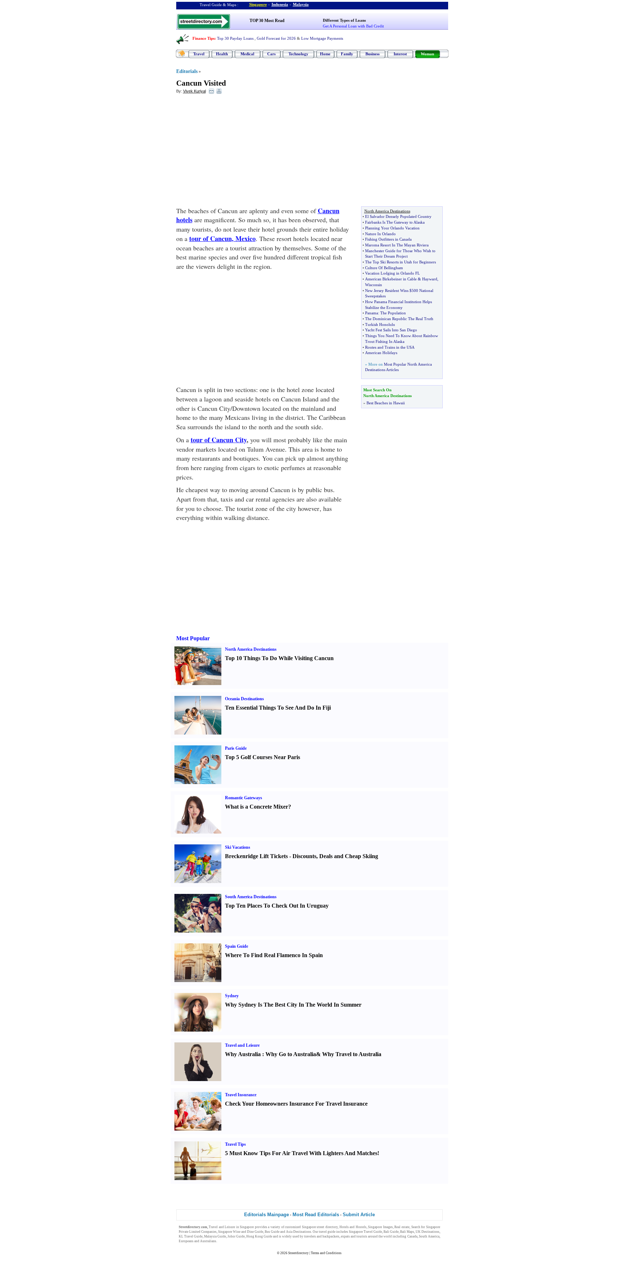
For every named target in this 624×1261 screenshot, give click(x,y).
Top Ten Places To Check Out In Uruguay (277, 906)
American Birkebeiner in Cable (391, 279)
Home (325, 54)
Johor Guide (236, 1236)
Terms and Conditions (326, 1253)
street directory (327, 1227)
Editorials (187, 71)
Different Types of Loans (344, 20)
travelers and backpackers (321, 1236)
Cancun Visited (201, 83)
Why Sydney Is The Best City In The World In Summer (293, 1005)
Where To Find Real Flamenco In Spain (274, 955)
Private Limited (189, 1232)
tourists (361, 1236)
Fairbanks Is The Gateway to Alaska (395, 222)
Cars (271, 54)
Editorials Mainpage (266, 1214)
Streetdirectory (298, 1253)
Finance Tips (203, 38)
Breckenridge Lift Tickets (256, 856)
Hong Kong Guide (259, 1236)
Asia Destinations (298, 1232)
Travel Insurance (240, 1094)
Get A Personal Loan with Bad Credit (353, 26)
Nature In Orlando (380, 234)
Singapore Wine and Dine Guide (240, 1232)
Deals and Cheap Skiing (348, 856)
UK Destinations (427, 1232)
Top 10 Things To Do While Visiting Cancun (279, 658)
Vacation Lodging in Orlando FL (392, 273)
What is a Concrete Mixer (256, 807)
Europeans (186, 1241)
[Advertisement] (235, 152)
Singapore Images (380, 1227)
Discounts (304, 856)
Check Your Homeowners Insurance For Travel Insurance (296, 1104)
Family (347, 54)
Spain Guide (236, 946)
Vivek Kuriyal (194, 91)
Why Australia (243, 1054)
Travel (198, 54)
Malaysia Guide (215, 1236)
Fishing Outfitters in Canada (388, 239)
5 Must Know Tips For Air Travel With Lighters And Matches (301, 1153)
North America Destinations (251, 649)
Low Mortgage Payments (322, 38)
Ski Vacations (237, 847)
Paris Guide (236, 748)
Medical (247, 54)
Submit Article (359, 1214)
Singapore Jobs (228, 1241)
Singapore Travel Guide (365, 1232)
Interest (400, 54)
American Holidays (381, 352)
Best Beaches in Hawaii (386, 403)
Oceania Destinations (244, 698)
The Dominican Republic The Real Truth (399, 319)
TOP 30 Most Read (267, 20)
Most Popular (193, 638)
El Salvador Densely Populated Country (398, 216)
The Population (393, 313)
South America (429, 1236)
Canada (412, 1236)
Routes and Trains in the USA (390, 347)
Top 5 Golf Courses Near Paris (262, 757)
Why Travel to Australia (351, 1054)
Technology (298, 54)
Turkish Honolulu (380, 324)
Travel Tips (235, 1144)
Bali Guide (391, 1232)
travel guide (327, 1232)
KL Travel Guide (191, 1236)
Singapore (258, 4)
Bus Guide (272, 1232)
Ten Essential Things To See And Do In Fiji (278, 708)
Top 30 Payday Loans (235, 38)
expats (345, 1236)
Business (372, 54)
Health (222, 54)
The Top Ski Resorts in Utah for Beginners (400, 262)
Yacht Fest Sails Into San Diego (391, 330)
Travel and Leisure (242, 1045)
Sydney (232, 995)
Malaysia (301, 4)
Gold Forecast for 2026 (276, 38)
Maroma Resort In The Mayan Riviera (397, 245)
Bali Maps (407, 1232)
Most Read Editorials (315, 1214)
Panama (371, 313)
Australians (208, 1241)
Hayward (429, 279)
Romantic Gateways (243, 797)
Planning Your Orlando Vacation (392, 228)
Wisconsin (373, 285)
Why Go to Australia (290, 1054)
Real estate (402, 1227)
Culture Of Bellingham (384, 268)
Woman (427, 54)
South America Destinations (251, 896)
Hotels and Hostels (353, 1227)
